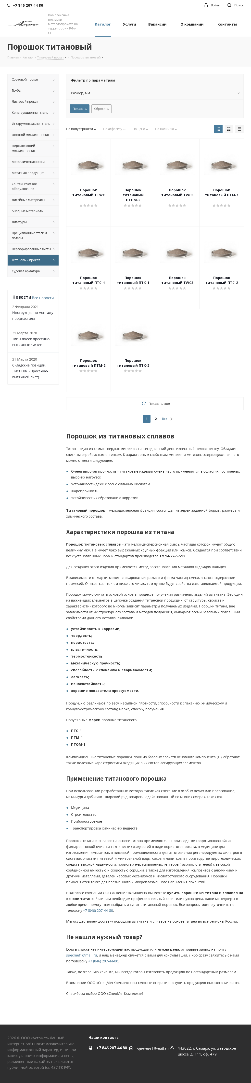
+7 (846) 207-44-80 (98, 910)
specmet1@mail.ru (81, 955)
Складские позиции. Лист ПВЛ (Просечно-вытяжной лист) (30, 371)
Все (164, 419)
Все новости (43, 297)
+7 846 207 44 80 (111, 1048)
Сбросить (101, 108)
